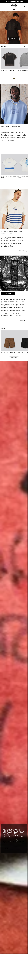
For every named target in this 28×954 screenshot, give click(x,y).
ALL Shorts (14, 357)
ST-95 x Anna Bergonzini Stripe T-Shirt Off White (9, 176)
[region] (14, 27)
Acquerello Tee (14, 38)
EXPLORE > (22, 320)
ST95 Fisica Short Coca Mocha (8, 352)
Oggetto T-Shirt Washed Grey (7, 70)
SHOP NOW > (22, 143)
